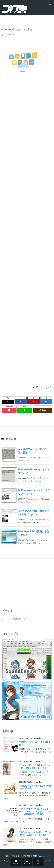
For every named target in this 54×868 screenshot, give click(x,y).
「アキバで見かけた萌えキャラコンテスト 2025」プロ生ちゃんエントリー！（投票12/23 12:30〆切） (35, 812)
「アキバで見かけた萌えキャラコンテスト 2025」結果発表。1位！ (34, 766)
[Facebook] (21, 401)
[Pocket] (9, 410)
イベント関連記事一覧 (15, 619)
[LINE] (24, 410)
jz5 (49, 387)
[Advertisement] (26, 197)
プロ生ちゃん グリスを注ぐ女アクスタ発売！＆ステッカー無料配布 (35, 833)
